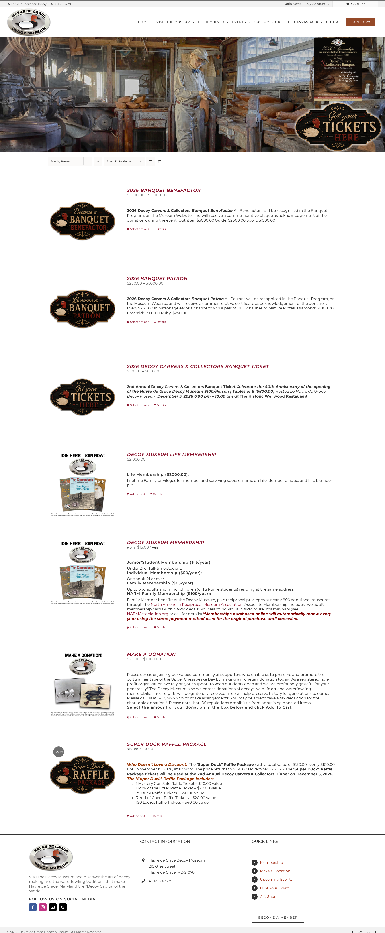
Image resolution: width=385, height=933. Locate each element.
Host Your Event (274, 888)
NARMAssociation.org (147, 614)
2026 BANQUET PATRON (157, 278)
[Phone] (63, 907)
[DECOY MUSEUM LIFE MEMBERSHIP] (82, 485)
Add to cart (137, 494)
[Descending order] (98, 161)
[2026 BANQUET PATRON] (82, 309)
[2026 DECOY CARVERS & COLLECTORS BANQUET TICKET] (82, 397)
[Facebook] (33, 907)
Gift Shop (268, 896)
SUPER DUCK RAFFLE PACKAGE (167, 744)
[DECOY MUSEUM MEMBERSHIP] (82, 573)
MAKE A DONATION (151, 654)
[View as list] (159, 161)
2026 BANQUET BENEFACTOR (164, 190)
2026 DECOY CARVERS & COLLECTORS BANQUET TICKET (198, 366)
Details (161, 229)
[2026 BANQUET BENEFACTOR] (82, 221)
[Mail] (53, 907)
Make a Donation (275, 871)
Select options (139, 229)
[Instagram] (43, 907)
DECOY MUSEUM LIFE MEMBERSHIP (172, 454)
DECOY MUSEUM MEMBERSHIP (165, 542)
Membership (271, 862)
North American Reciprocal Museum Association (197, 604)
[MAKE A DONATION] (82, 685)
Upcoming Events (276, 879)
